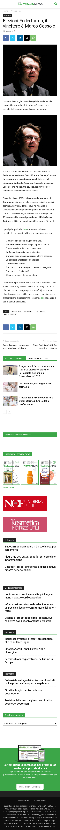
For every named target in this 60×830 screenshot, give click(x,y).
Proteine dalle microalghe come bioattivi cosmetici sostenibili (28, 702)
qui (42, 298)
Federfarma (40, 311)
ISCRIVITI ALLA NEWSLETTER (30, 787)
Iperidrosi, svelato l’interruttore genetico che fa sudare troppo (29, 640)
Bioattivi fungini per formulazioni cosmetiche (24, 692)
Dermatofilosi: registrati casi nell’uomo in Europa (29, 661)
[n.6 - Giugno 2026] (29, 473)
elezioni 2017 (16, 311)
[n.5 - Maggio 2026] (48, 473)
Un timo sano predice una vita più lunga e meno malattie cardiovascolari (29, 596)
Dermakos (9, 632)
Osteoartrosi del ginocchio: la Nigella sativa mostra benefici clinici (30, 568)
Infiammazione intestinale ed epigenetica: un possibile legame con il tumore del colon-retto (30, 607)
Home (5, 11)
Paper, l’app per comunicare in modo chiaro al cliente (16, 347)
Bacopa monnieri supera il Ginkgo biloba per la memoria (30, 548)
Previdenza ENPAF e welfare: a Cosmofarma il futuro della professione (36, 401)
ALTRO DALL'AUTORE (38, 358)
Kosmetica (9, 674)
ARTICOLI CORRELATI (14, 358)
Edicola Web (8, 488)
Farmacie (28, 311)
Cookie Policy (39, 801)
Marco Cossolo (10, 315)
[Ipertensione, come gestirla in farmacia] (10, 387)
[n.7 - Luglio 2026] (11, 473)
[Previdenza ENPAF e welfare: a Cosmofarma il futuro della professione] (10, 401)
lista (25, 229)
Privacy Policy (23, 801)
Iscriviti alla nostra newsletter (18, 434)
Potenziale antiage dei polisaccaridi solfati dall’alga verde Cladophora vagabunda (30, 682)
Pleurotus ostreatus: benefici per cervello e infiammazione (30, 558)
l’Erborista (9, 540)
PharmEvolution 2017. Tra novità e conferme (45, 347)
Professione (16, 11)
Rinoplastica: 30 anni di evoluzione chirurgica (25, 650)
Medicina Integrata (13, 588)
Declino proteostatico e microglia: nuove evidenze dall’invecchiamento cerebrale (29, 619)
